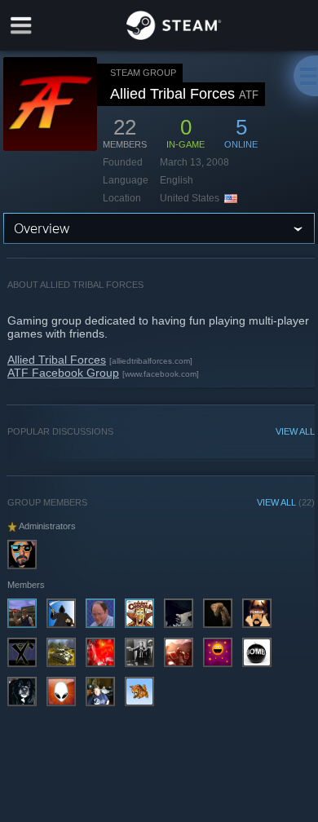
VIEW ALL (295, 431)
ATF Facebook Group (63, 372)
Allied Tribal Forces (56, 359)
